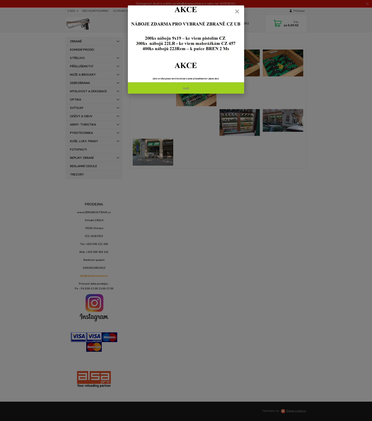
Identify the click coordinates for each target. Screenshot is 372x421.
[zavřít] (237, 11)
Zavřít (186, 88)
